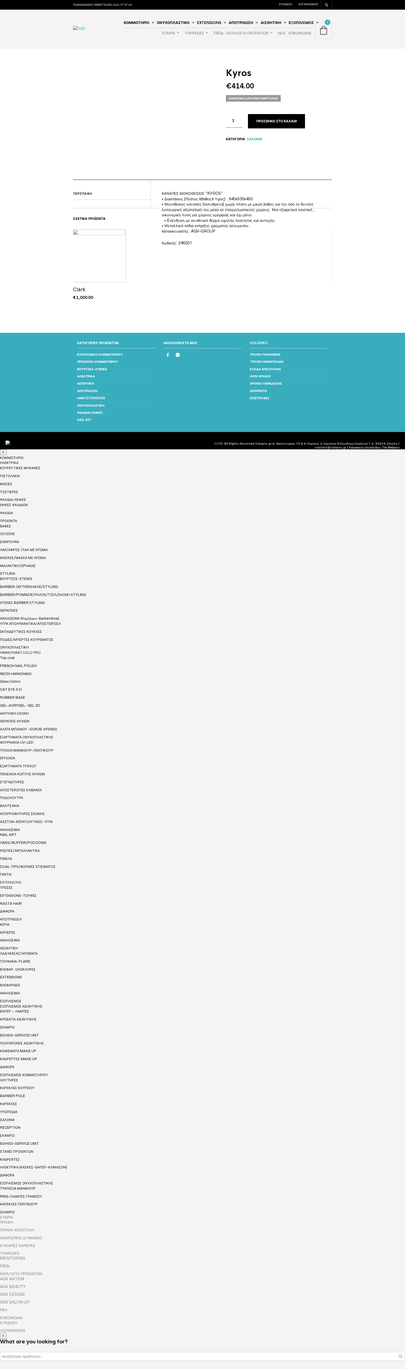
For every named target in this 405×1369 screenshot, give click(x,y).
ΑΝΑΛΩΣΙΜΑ (10, 830)
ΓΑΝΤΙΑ (6, 874)
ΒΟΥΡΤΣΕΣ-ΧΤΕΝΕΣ (92, 369)
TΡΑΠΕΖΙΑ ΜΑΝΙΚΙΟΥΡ (18, 1188)
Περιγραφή (82, 193)
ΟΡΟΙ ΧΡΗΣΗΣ (260, 376)
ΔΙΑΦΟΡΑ (7, 911)
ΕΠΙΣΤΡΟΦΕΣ (259, 398)
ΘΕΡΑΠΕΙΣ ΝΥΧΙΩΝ (14, 721)
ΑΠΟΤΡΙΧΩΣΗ (241, 22)
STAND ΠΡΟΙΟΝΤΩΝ (16, 1151)
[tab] (111, 194)
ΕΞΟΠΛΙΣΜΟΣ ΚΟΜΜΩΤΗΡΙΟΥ (100, 355)
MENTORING (12, 1258)
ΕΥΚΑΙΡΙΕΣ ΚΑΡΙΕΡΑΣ (17, 1245)
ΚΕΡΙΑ (4, 924)
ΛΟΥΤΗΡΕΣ (9, 1080)
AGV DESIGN (12, 1294)
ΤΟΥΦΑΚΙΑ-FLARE (15, 961)
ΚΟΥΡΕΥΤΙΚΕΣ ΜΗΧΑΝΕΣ (20, 468)
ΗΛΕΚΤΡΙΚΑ (86, 376)
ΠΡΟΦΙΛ (6, 1222)
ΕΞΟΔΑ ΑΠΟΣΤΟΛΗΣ (265, 369)
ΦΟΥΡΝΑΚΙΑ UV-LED (17, 742)
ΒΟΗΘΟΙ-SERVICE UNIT (19, 1035)
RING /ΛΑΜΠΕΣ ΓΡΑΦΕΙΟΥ (21, 1196)
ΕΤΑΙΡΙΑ (168, 33)
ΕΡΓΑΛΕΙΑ (7, 758)
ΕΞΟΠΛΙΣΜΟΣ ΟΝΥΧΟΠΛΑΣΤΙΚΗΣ (26, 1183)
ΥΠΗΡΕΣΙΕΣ (194, 33)
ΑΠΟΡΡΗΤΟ (258, 391)
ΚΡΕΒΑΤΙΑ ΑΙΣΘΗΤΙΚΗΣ (18, 1019)
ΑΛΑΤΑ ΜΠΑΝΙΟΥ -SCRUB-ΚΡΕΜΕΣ (28, 729)
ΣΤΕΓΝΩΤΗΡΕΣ (12, 782)
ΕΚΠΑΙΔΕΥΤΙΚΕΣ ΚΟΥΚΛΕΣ (21, 632)
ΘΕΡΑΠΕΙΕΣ (9, 610)
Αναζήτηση (400, 1356)
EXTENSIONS (209, 22)
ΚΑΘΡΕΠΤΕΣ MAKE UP (18, 1059)
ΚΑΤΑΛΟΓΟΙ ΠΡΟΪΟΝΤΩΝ (247, 33)
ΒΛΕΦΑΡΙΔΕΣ (10, 985)
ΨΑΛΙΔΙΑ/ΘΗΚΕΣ (90, 413)
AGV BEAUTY (13, 1286)
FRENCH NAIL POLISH (18, 666)
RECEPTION (10, 1127)
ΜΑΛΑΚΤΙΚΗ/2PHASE (18, 566)
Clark (79, 289)
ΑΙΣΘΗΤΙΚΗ (271, 22)
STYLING (7, 573)
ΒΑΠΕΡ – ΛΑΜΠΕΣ (14, 1011)
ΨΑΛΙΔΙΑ (6, 513)
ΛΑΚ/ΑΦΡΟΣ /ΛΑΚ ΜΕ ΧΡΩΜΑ (24, 550)
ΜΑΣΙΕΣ (6, 484)
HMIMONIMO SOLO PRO (20, 652)
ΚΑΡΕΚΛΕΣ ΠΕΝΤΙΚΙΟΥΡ (19, 1204)
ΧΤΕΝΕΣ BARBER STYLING (22, 603)
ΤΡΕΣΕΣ (6, 887)
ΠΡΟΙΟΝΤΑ (8, 521)
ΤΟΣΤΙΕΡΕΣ (9, 492)
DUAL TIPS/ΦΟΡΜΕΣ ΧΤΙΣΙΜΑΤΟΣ (28, 867)
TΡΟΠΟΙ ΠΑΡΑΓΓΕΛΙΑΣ (267, 362)
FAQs (218, 33)
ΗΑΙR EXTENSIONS (91, 398)
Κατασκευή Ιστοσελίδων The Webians (374, 447)
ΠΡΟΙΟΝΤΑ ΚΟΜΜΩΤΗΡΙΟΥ (97, 362)
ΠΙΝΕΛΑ (6, 859)
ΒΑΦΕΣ (5, 526)
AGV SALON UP (14, 1302)
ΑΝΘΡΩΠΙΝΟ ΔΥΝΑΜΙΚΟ (21, 1238)
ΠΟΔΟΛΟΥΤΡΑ (11, 798)
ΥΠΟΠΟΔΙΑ (8, 1112)
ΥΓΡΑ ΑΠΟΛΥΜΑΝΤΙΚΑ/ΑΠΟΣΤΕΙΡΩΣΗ (30, 624)
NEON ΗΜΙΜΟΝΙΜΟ (15, 674)
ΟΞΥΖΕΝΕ (7, 534)
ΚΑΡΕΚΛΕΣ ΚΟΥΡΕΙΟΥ (17, 1088)
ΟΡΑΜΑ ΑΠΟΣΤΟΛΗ (17, 1230)
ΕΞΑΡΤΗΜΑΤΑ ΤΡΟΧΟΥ (18, 766)
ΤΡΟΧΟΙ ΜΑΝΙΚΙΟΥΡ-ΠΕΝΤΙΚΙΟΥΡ (26, 750)
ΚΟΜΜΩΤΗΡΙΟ (136, 22)
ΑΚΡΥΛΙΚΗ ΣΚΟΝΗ (14, 713)
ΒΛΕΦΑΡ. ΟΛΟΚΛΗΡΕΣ (18, 969)
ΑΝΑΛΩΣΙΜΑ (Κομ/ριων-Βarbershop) (29, 618)
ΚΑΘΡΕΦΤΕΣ (10, 1159)
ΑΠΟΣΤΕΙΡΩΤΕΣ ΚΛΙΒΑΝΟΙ (21, 790)
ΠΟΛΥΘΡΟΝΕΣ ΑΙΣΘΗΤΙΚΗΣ (22, 1043)
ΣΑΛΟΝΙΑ (254, 139)
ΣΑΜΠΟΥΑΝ (9, 542)
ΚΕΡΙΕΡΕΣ (7, 932)
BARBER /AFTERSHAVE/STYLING (29, 587)
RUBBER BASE (12, 697)
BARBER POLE (12, 1096)
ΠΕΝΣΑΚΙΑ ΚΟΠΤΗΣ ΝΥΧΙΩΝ (22, 774)
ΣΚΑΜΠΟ (7, 1027)
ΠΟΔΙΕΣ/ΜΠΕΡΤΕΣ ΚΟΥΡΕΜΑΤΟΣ (26, 640)
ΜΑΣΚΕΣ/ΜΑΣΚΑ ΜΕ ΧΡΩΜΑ (23, 558)
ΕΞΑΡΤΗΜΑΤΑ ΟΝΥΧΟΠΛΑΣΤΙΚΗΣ (26, 737)
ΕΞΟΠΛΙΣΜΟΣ (301, 22)
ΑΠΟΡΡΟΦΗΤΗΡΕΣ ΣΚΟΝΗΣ (22, 814)
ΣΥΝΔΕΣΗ (285, 4)
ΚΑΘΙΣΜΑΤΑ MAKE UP (18, 1051)
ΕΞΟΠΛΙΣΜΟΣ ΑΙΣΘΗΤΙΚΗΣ (21, 1006)
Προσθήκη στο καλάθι (276, 121)
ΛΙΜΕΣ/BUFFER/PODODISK (23, 843)
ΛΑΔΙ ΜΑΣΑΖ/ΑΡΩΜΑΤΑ (19, 953)
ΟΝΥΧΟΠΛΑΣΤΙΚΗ (173, 22)
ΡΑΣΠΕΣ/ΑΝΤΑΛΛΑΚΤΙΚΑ (20, 851)
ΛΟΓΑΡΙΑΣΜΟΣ (308, 4)
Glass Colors (10, 681)
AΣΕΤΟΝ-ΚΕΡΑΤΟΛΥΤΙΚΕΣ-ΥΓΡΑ (26, 822)
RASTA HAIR (11, 903)
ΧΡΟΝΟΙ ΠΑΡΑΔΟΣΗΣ (266, 383)
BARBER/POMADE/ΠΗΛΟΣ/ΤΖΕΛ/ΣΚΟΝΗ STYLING (43, 595)
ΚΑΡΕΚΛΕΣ (8, 1104)
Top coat (7, 658)
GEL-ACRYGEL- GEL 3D (20, 705)
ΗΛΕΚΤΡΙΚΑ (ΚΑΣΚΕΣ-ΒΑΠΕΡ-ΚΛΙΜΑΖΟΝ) (33, 1167)
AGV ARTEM (12, 1279)
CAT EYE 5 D (11, 689)
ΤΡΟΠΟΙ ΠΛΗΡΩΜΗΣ (265, 355)
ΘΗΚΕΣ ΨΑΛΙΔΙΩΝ (14, 505)
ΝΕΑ (281, 33)
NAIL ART (84, 420)
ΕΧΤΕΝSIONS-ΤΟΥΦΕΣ (18, 895)
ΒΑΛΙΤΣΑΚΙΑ (9, 806)
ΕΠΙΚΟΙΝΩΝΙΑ (299, 33)
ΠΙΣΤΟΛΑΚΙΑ (10, 476)
